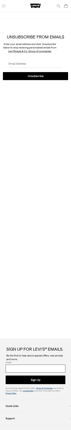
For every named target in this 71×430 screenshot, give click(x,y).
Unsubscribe (36, 76)
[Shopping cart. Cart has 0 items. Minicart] (66, 5)
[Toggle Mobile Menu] (3, 5)
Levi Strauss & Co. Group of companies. (30, 51)
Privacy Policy (11, 393)
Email (9, 362)
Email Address (17, 63)
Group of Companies (44, 388)
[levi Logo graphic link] (35, 5)
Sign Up (35, 379)
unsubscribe (28, 391)
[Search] (58, 5)
